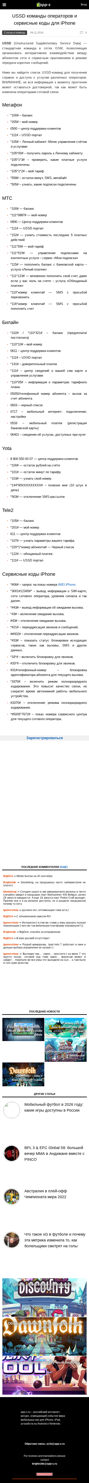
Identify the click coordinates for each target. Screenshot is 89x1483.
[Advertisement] (44, 802)
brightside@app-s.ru (44, 1463)
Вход (84, 4)
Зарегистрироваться (44, 738)
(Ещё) (64, 867)
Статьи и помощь (14, 32)
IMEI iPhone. (67, 584)
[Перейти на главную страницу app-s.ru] (44, 4)
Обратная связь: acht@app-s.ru (45, 1443)
